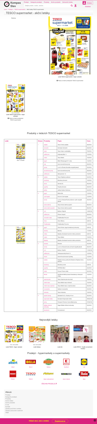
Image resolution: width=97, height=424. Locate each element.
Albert (12, 367)
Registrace (88, 6)
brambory (46, 180)
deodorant (46, 310)
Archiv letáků (9, 401)
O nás (7, 405)
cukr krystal (47, 196)
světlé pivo (46, 154)
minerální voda (48, 217)
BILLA (30, 367)
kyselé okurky (47, 295)
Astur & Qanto (66, 379)
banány (46, 230)
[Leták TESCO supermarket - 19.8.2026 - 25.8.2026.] (15, 98)
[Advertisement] (27, 32)
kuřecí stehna (47, 204)
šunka (45, 167)
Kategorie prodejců (36, 2)
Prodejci (26, 2)
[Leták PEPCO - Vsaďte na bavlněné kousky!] (83, 333)
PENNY (13, 379)
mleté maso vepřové (49, 285)
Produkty (46, 2)
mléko (45, 234)
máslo (45, 157)
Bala (84, 379)
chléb (45, 271)
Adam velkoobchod (49, 379)
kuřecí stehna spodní (49, 208)
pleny (45, 302)
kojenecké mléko (48, 299)
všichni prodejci (48, 384)
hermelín (46, 148)
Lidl (84, 367)
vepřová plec (47, 279)
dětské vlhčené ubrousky (48, 306)
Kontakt (7, 407)
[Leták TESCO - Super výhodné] (14, 333)
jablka (45, 190)
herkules (46, 292)
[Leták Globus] (37, 333)
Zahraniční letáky (67, 2)
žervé (45, 183)
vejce (45, 151)
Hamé (45, 256)
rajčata (45, 144)
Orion (45, 221)
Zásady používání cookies (13, 408)
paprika (46, 187)
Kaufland (66, 367)
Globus (48, 367)
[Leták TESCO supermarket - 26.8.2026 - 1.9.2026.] (69, 45)
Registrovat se (60, 421)
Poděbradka (47, 224)
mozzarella (47, 289)
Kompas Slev (15, 4)
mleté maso (47, 282)
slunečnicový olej (48, 170)
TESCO (31, 379)
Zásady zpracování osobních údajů (14, 411)
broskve (46, 243)
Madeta (46, 240)
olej (45, 164)
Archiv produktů (55, 2)
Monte (45, 274)
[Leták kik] (59, 333)
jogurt (45, 161)
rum (45, 211)
